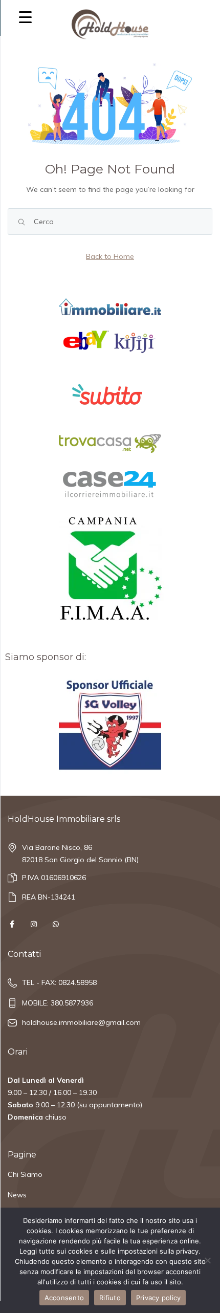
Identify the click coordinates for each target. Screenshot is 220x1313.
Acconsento (64, 1298)
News (17, 1194)
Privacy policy (158, 1298)
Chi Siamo (25, 1174)
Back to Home (110, 256)
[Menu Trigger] (25, 17)
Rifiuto (110, 1298)
